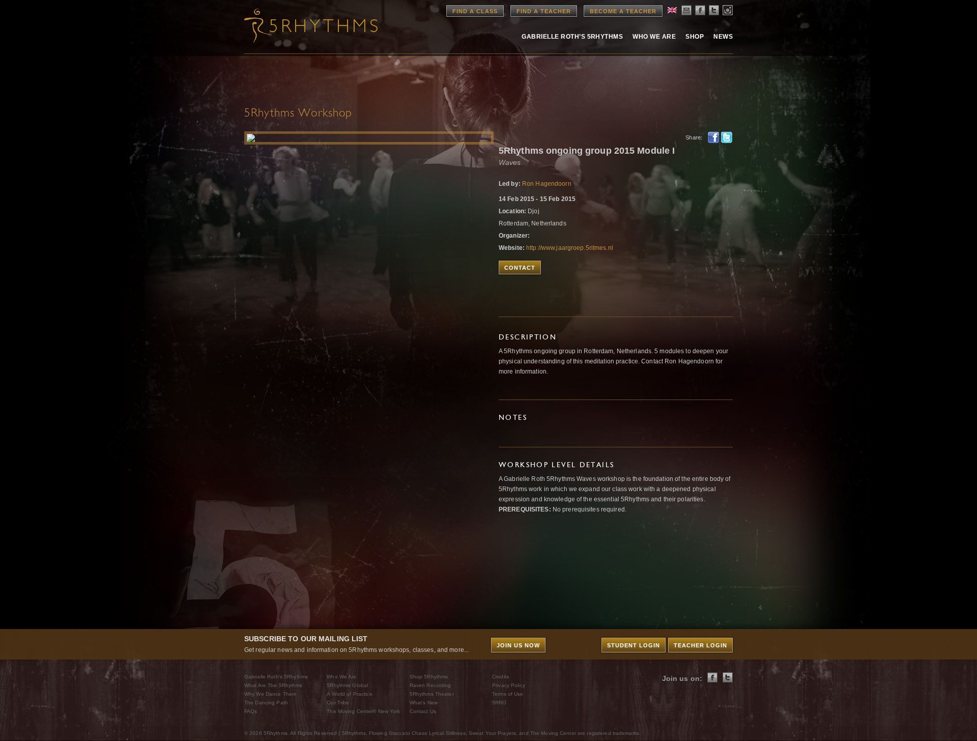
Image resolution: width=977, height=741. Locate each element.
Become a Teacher (623, 11)
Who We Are (654, 36)
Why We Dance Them (270, 694)
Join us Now (518, 645)
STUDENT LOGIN (633, 645)
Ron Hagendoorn (546, 183)
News (723, 36)
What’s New (424, 702)
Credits (500, 676)
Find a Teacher (543, 11)
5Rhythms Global (347, 685)
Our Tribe (338, 702)
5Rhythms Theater (432, 694)
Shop (694, 36)
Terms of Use (507, 694)
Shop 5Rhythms (429, 676)
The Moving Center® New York (363, 711)
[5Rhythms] (300, 25)
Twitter (727, 137)
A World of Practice (349, 694)
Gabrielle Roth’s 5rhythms (572, 36)
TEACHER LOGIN (700, 645)
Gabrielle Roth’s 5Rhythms (276, 676)
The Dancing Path (266, 702)
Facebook (713, 137)
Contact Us (423, 711)
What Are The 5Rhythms (273, 685)
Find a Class (475, 11)
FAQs (250, 711)
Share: (693, 137)
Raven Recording (430, 685)
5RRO (499, 702)
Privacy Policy (508, 685)
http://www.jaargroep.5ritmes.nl (569, 247)
